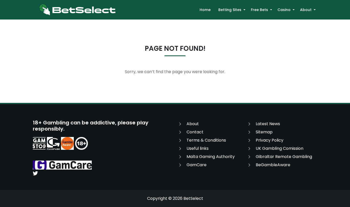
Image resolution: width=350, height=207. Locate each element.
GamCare (197, 165)
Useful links (198, 148)
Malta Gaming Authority (211, 157)
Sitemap (264, 132)
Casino (284, 9)
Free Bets (259, 9)
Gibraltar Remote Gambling (284, 157)
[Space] (39, 143)
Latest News (268, 124)
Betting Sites (229, 9)
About (306, 9)
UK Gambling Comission (279, 148)
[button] (244, 9)
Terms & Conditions (206, 140)
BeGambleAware (273, 165)
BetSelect (193, 198)
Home (205, 9)
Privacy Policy (269, 140)
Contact (195, 132)
